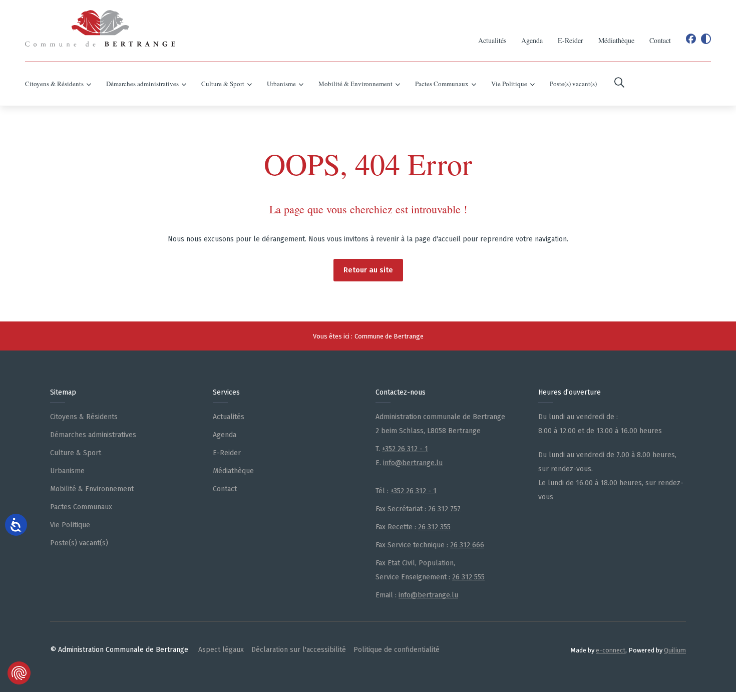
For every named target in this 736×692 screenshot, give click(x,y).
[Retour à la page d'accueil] (100, 28)
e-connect (610, 650)
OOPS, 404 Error (368, 163)
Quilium (675, 650)
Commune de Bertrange (389, 336)
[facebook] (691, 39)
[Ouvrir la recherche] (619, 84)
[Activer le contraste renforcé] (706, 39)
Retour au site (368, 269)
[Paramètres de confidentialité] (19, 672)
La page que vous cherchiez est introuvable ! (368, 209)
